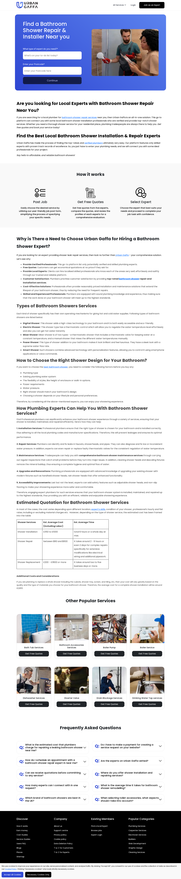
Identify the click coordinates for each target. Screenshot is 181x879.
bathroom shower (129, 278)
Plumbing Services (137, 826)
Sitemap (20, 856)
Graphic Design (136, 848)
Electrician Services (137, 834)
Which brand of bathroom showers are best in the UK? (49, 799)
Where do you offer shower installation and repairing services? (123, 774)
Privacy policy (60, 834)
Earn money (22, 830)
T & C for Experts (61, 852)
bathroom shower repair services (79, 117)
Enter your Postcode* (34, 64)
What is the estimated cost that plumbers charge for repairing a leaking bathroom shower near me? (51, 747)
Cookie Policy (11, 869)
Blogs (19, 848)
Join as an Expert (152, 5)
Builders (132, 839)
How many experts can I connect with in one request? (48, 787)
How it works (22, 826)
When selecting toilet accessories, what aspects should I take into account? (127, 799)
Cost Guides (22, 834)
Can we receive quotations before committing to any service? (50, 774)
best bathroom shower (56, 366)
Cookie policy (60, 839)
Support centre (61, 830)
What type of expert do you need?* (40, 48)
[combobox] (52, 55)
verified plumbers (93, 142)
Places (20, 852)
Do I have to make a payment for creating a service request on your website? (124, 746)
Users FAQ (21, 843)
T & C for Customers (63, 848)
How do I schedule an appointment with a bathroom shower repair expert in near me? (48, 761)
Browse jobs (96, 830)
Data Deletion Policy (63, 843)
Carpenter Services (137, 830)
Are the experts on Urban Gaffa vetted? (121, 761)
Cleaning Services (137, 852)
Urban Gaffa (122, 255)
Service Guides (23, 839)
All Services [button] (118, 5)
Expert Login (96, 834)
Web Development (137, 843)
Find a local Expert (99, 826)
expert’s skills (98, 509)
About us (58, 826)
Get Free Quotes (34, 653)
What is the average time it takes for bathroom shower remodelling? (126, 787)
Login (133, 5)
